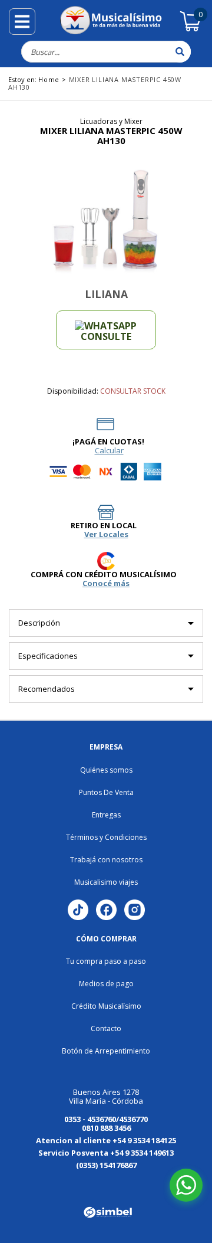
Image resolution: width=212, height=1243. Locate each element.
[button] (39, 1183)
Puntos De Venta (106, 792)
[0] (191, 29)
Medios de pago (106, 984)
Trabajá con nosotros (106, 860)
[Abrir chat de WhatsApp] (186, 1185)
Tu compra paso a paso (106, 961)
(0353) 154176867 (106, 1165)
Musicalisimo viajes (106, 882)
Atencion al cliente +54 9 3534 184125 (106, 1140)
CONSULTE (106, 336)
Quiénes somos (106, 770)
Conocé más (106, 583)
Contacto (106, 1028)
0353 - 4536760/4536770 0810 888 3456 (106, 1123)
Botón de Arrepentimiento (106, 1051)
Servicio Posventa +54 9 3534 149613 (106, 1152)
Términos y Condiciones (106, 837)
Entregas (106, 815)
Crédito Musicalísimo (106, 1006)
